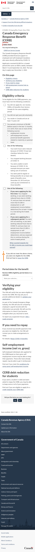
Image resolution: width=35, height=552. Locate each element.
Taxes (3, 480)
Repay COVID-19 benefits (19, 339)
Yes (15, 400)
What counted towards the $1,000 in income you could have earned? (21, 245)
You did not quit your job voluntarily (19, 115)
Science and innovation (8, 511)
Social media (5, 533)
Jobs (2, 458)
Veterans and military (7, 518)
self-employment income (19, 135)
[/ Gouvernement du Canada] (13, 2)
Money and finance (7, 507)
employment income (18, 133)
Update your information (9, 428)
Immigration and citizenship (10, 461)
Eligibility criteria (11, 78)
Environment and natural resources (12, 484)
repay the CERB (23, 258)
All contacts (4, 444)
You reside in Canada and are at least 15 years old (18, 120)
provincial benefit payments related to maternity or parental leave (22, 140)
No (20, 400)
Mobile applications (7, 537)
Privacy (3, 548)
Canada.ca (4, 19)
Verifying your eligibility (14, 81)
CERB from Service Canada (12, 50)
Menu (5, 14)
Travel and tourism (7, 465)
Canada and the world (8, 503)
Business (4, 469)
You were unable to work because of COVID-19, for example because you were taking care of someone (20, 167)
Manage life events (7, 526)
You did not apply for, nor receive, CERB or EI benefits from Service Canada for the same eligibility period (19, 108)
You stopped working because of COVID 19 (21, 160)
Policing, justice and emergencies (11, 496)
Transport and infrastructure (10, 499)
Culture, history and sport (9, 492)
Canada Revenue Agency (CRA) (19, 19)
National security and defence (10, 488)
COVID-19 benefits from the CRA (12, 26)
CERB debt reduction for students (17, 90)
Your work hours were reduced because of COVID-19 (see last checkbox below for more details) (21, 152)
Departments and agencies (9, 447)
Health (3, 477)
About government (7, 451)
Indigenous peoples (7, 514)
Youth (3, 522)
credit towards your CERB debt (13, 390)
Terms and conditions (8, 544)
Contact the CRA (6, 424)
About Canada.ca (6, 540)
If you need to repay (13, 83)
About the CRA (5, 432)
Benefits (3, 473)
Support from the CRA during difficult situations (17, 22)
